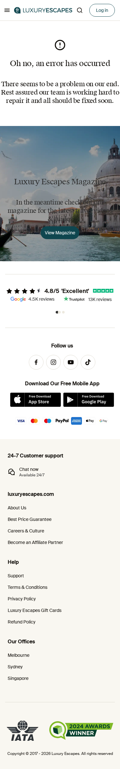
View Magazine (60, 233)
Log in (102, 10)
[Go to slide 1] (58, 312)
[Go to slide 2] (63, 312)
